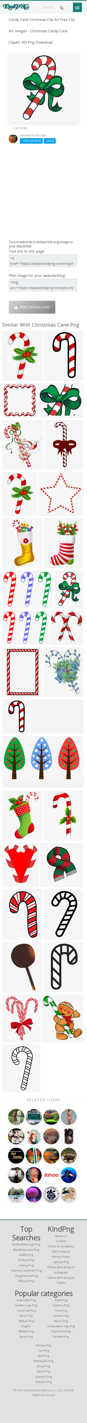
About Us (61, 1236)
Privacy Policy (61, 1257)
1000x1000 (12, 415)
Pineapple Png (43, 1361)
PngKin (26, 1326)
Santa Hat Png (26, 1311)
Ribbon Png (26, 1321)
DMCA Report (61, 1251)
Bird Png (43, 1356)
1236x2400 (54, 378)
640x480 (47, 415)
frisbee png (26, 1260)
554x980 (52, 937)
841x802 (47, 513)
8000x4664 (41, 731)
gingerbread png (26, 1276)
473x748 (52, 565)
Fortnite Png (61, 1337)
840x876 (58, 642)
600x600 (52, 694)
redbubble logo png (26, 1244)
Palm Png (61, 1300)
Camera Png (61, 1305)
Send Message (31, 140)
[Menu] (77, 7)
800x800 (52, 989)
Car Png (43, 1351)
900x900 (10, 1039)
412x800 (10, 731)
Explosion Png (61, 1331)
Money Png (43, 1345)
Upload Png (61, 1262)
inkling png (26, 1265)
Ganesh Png (43, 1377)
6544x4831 (12, 605)
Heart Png (26, 1337)
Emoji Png (43, 1366)
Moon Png (61, 1321)
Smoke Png (60, 1316)
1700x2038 (12, 467)
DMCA (50, 140)
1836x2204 (12, 884)
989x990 (48, 884)
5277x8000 (12, 378)
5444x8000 (12, 838)
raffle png (26, 1255)
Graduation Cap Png (61, 1326)
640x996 (62, 605)
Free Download (34, 307)
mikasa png (26, 1281)
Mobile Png (26, 1331)
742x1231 (53, 838)
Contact (61, 1241)
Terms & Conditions (61, 1246)
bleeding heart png (26, 1250)
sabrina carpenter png (26, 1270)
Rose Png (26, 1316)
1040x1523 (12, 694)
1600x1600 (12, 1090)
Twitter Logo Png (26, 1305)
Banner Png (44, 1382)
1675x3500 (12, 565)
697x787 (50, 1039)
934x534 (10, 989)
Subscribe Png (26, 1300)
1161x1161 (12, 937)
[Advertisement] (43, 191)
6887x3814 (12, 785)
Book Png (43, 1371)
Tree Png (61, 1311)
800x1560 (54, 467)
